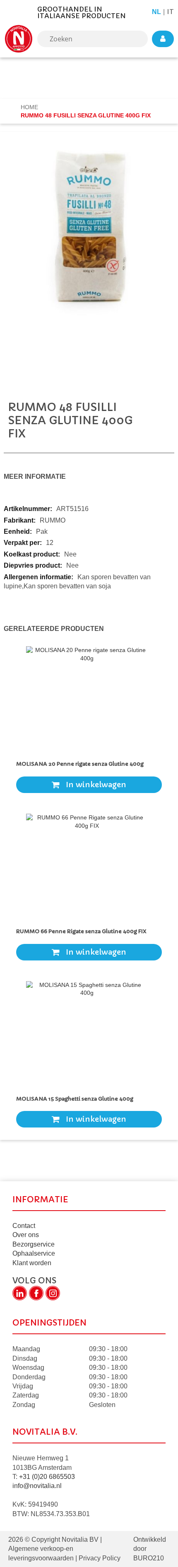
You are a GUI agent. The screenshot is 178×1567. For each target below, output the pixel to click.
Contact (23, 1225)
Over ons (25, 1234)
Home (30, 107)
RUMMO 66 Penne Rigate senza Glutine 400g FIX (81, 931)
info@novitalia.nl (37, 1485)
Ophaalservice (33, 1253)
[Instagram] (53, 1293)
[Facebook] (36, 1293)
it (170, 11)
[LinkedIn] (19, 1293)
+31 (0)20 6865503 (47, 1476)
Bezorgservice (33, 1244)
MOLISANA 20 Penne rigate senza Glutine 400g (80, 763)
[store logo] (18, 38)
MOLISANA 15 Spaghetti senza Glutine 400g (74, 1098)
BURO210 (148, 1558)
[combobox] (92, 39)
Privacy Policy (98, 1558)
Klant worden (31, 1262)
